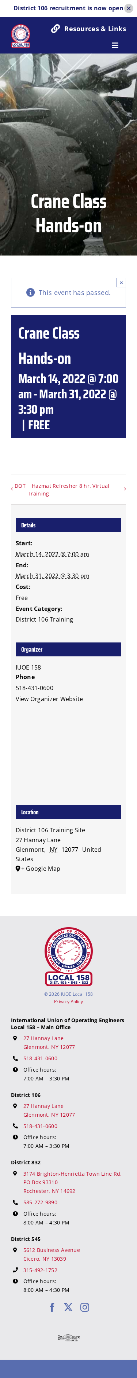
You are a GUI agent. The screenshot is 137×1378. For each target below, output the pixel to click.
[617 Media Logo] (69, 1337)
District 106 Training (44, 619)
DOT (20, 485)
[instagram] (84, 1307)
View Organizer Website (49, 699)
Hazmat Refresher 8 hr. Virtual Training (68, 489)
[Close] (128, 8)
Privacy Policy (68, 1001)
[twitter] (68, 1307)
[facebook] (52, 1307)
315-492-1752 (40, 1270)
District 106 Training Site (50, 830)
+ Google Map (40, 869)
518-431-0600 (40, 1058)
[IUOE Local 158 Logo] (69, 930)
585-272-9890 (40, 1202)
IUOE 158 (28, 667)
